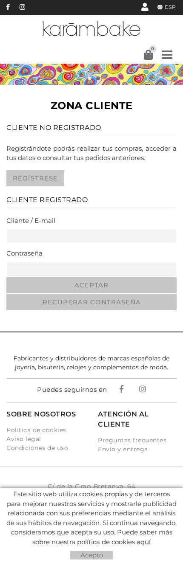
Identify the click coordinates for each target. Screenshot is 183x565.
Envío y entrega (123, 449)
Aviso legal (23, 439)
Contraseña (24, 253)
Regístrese (35, 178)
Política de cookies (36, 430)
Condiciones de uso (37, 448)
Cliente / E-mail (30, 220)
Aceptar (91, 285)
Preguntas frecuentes (132, 440)
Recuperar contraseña (92, 302)
